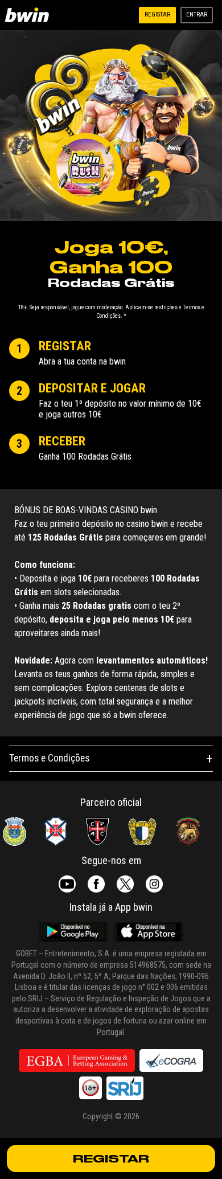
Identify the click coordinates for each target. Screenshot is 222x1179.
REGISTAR (111, 1158)
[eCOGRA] (171, 1060)
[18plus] (90, 1087)
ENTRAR (196, 14)
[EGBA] (77, 1060)
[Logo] (29, 15)
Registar (157, 14)
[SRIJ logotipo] (124, 1087)
